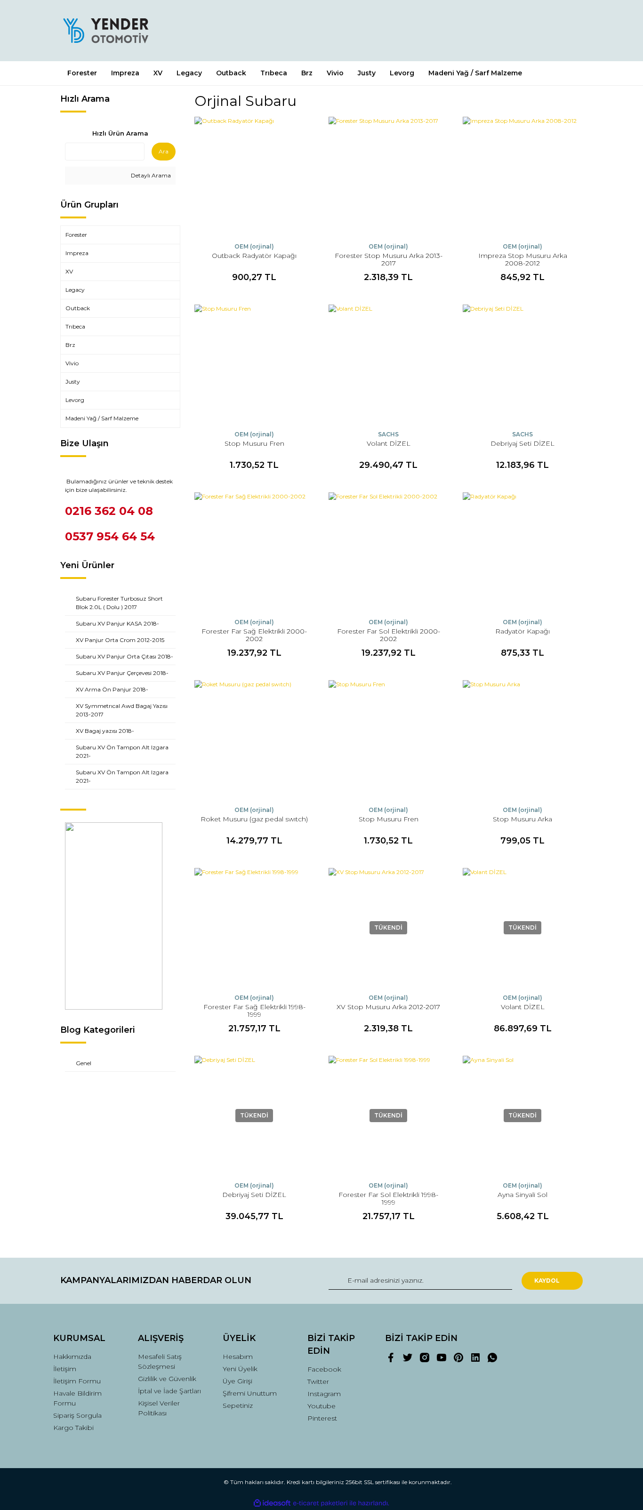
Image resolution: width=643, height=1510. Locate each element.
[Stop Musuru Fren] (254, 365)
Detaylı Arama (150, 175)
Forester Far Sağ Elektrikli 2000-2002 (254, 635)
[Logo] (105, 30)
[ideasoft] (272, 1503)
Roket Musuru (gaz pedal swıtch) (254, 819)
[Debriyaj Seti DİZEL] (523, 365)
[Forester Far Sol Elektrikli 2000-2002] (389, 552)
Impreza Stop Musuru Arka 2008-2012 (522, 259)
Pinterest (322, 1418)
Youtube (321, 1406)
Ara (164, 151)
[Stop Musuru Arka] (523, 740)
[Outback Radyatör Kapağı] (254, 177)
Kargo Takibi (73, 1427)
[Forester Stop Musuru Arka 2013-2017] (389, 177)
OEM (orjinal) (254, 246)
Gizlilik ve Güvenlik (167, 1378)
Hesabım (238, 1356)
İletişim (64, 1369)
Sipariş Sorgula (77, 1415)
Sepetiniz (238, 1405)
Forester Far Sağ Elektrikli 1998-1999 (254, 1011)
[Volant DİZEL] (389, 365)
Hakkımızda (72, 1356)
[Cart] (571, 30)
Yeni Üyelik (240, 1369)
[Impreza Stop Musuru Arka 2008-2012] (523, 177)
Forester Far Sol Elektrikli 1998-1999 (388, 1198)
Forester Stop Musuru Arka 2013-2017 (388, 259)
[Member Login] (523, 30)
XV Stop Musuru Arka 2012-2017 (388, 1007)
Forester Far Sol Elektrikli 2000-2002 (388, 635)
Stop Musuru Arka (522, 819)
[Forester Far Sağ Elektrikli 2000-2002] (254, 552)
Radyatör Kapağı (522, 631)
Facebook (324, 1369)
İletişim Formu (77, 1381)
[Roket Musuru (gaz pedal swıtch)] (254, 740)
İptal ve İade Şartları (169, 1391)
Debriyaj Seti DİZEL (522, 443)
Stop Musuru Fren (254, 443)
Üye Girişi (237, 1381)
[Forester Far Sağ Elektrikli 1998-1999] (254, 928)
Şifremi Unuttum (250, 1393)
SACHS (388, 434)
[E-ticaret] (320, 1503)
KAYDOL (547, 1280)
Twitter (318, 1381)
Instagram (324, 1394)
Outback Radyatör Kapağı (254, 255)
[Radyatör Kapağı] (523, 552)
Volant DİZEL (388, 443)
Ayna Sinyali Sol (522, 1194)
